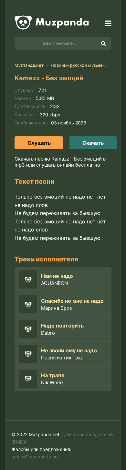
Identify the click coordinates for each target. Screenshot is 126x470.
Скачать (93, 143)
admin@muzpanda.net (35, 456)
